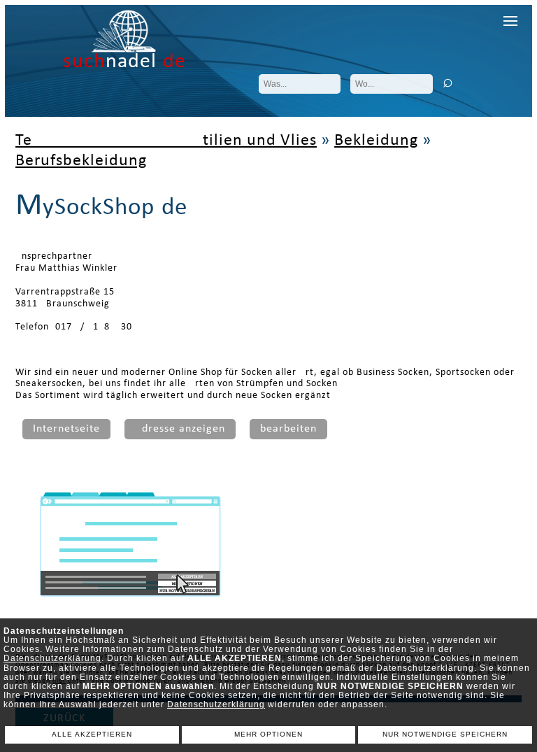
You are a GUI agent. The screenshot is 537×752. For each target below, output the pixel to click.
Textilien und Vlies (166, 140)
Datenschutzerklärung (52, 658)
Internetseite (66, 428)
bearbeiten (288, 428)
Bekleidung (376, 140)
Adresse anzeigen (180, 428)
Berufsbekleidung (81, 160)
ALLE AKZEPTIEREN (92, 734)
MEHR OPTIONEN (268, 734)
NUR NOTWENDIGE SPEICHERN (445, 734)
